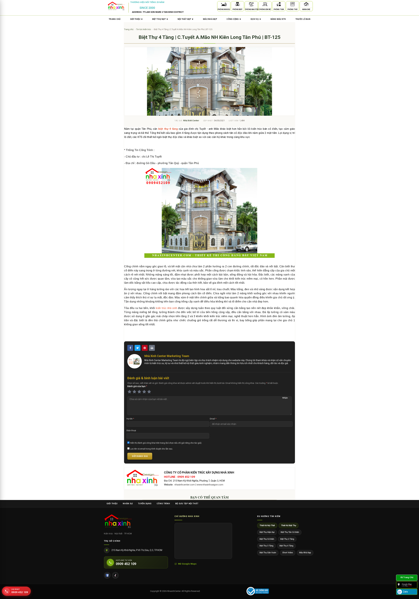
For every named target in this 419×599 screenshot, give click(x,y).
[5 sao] (149, 391)
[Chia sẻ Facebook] (130, 348)
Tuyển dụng (144, 503)
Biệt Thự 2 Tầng (287, 539)
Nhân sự (128, 503)
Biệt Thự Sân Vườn (268, 552)
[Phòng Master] (251, 5)
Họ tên (130, 418)
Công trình (163, 503)
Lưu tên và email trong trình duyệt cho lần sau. (151, 449)
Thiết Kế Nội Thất (267, 525)
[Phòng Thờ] (292, 5)
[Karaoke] (306, 5)
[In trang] (152, 348)
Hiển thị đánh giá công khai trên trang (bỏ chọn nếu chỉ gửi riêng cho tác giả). (165, 443)
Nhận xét (285, 398)
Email (213, 418)
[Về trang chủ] (406, 578)
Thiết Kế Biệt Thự (288, 525)
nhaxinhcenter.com (184, 484)
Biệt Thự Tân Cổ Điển (290, 532)
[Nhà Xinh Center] (118, 522)
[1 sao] (129, 391)
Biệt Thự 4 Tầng (286, 546)
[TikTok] (115, 575)
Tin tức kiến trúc (144, 29)
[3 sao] (139, 391)
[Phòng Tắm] (279, 5)
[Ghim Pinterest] (145, 348)
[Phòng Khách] (224, 5)
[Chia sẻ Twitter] (137, 348)
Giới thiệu (112, 503)
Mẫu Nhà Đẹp (305, 552)
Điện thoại (131, 430)
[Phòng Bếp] (237, 5)
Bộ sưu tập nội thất (186, 503)
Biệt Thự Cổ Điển (267, 539)
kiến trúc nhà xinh (166, 308)
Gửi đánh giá (140, 456)
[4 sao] (144, 391)
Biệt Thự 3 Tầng (266, 546)
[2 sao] (134, 391)
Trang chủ (114, 19)
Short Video (287, 552)
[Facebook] (107, 575)
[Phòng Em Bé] (265, 5)
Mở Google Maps (187, 564)
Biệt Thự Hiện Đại (267, 532)
